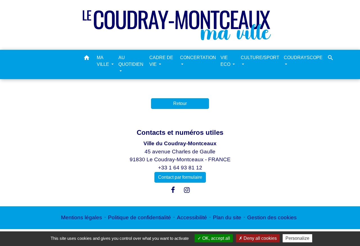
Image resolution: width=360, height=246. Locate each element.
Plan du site (227, 217)
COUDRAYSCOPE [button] (303, 57)
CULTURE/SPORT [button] (260, 57)
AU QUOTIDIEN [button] (130, 61)
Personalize (297, 238)
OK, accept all (215, 238)
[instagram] (187, 190)
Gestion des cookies (272, 217)
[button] (86, 58)
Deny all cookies (259, 238)
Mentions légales (81, 217)
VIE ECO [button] (225, 61)
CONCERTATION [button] (198, 57)
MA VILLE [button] (103, 61)
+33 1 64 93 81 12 (180, 168)
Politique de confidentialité (139, 217)
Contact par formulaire (180, 177)
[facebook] (173, 190)
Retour (180, 103)
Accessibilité (192, 217)
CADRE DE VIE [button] (161, 61)
